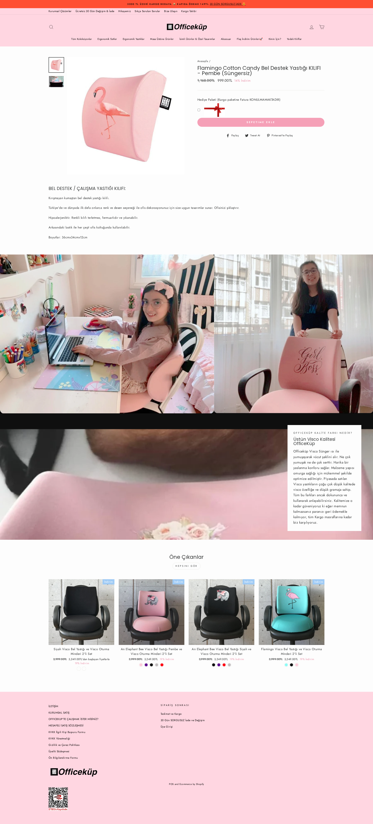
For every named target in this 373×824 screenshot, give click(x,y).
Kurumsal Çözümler (60, 11)
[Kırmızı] (162, 665)
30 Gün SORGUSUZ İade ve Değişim (183, 720)
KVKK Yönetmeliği (59, 738)
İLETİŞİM (53, 706)
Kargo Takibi (188, 11)
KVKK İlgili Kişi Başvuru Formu (67, 732)
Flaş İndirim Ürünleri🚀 (250, 39)
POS (171, 784)
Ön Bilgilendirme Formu (63, 758)
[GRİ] (157, 665)
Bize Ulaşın (170, 11)
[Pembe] (141, 665)
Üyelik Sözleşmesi (59, 751)
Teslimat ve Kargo (171, 714)
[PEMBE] (297, 665)
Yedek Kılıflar (294, 39)
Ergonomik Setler (107, 39)
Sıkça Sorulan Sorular (147, 11)
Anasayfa (202, 61)
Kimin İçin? (275, 39)
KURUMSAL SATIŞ (59, 713)
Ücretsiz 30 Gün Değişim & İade (95, 11)
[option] (186, 4)
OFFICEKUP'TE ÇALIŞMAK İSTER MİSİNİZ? (73, 719)
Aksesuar (226, 39)
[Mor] (146, 665)
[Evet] (84, 669)
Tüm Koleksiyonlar (81, 39)
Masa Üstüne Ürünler (162, 39)
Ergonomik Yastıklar (134, 39)
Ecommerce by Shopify (192, 784)
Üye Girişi (167, 727)
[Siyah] (213, 665)
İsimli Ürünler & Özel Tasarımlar (197, 39)
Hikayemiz (124, 11)
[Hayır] (79, 669)
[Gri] (229, 665)
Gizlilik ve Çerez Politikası (64, 745)
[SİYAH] (151, 665)
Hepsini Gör (186, 566)
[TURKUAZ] (286, 665)
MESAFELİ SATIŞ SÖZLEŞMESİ (66, 725)
